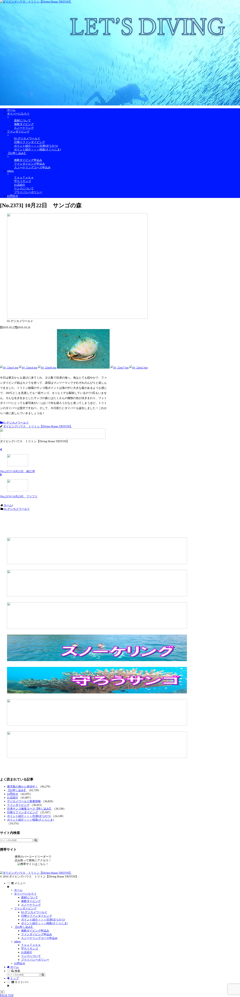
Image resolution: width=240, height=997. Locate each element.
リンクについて (31, 955)
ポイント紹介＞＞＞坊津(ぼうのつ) (29, 816)
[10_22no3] (83, 367)
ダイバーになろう (25, 893)
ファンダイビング (18, 804)
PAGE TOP (7, 995)
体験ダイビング (31, 901)
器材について (29, 897)
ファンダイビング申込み (36, 934)
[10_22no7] (119, 367)
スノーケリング (31, 904)
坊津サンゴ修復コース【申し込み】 (29, 808)
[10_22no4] (28, 367)
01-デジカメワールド (16, 422)
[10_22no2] (138, 367)
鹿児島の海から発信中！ (22, 786)
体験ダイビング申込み (35, 930)
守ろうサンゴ (29, 948)
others (17, 941)
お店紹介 (12, 797)
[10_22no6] (47, 367)
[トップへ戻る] (2, 992)
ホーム (18, 890)
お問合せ (12, 793)
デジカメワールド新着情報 (24, 801)
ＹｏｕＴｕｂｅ (31, 944)
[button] (35, 840)
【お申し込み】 (17, 790)
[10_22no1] (9, 367)
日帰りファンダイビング (22, 812)
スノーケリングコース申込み (39, 938)
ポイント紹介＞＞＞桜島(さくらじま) (30, 819)
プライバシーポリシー (35, 959)
